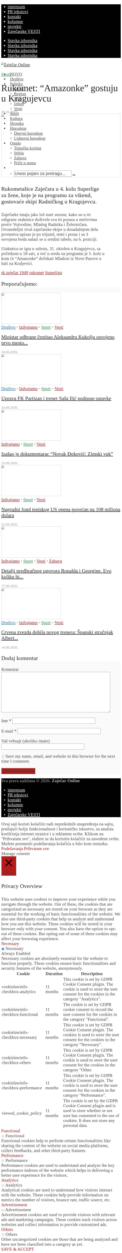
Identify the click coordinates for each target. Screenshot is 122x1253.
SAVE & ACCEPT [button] (17, 1249)
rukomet (36, 272)
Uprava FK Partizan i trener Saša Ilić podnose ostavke (56, 398)
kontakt (14, 16)
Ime (6, 720)
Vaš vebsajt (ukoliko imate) (25, 741)
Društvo (8, 327)
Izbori (19, 103)
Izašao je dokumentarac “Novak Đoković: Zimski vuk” (57, 454)
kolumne (15, 21)
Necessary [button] (10, 943)
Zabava (55, 561)
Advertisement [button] (14, 1204)
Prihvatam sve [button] (36, 848)
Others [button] (7, 1229)
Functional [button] (10, 1130)
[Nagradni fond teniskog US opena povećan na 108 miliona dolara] (31, 494)
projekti (14, 26)
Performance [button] (12, 1155)
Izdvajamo (28, 327)
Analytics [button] (9, 1180)
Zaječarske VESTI (24, 31)
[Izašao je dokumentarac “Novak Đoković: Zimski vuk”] (31, 439)
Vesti (58, 327)
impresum (16, 6)
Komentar (10, 669)
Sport (6, 74)
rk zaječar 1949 (14, 272)
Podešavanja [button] (12, 848)
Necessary (15, 948)
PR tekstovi (18, 11)
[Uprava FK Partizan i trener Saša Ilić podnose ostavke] (31, 383)
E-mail (9, 731)
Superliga (53, 272)
